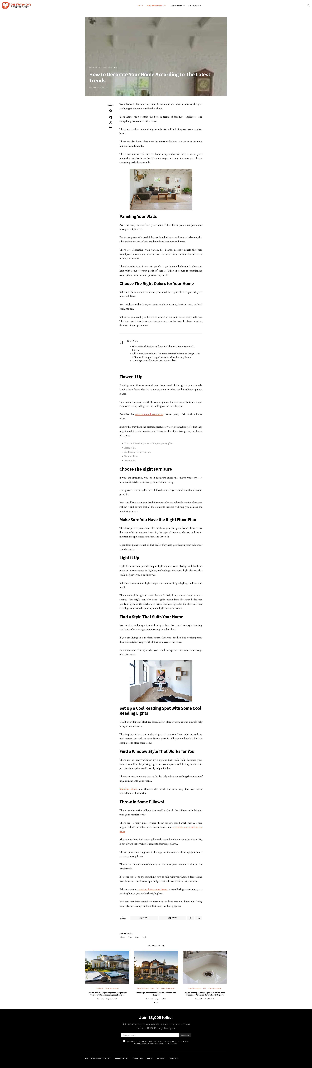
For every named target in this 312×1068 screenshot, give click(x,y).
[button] (154, 1003)
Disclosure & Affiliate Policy (97, 1058)
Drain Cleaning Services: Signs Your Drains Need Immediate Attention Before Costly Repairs (205, 993)
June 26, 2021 (103, 87)
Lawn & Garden (176, 5)
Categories (194, 5)
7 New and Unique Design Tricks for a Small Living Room (161, 357)
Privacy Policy (121, 1058)
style (145, 937)
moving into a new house (153, 889)
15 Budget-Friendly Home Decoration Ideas (154, 360)
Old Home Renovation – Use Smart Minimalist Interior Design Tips (166, 353)
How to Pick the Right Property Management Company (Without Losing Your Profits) (107, 993)
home (123, 937)
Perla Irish (92, 87)
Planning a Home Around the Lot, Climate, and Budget (156, 993)
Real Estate (100, 988)
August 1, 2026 (160, 999)
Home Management (112, 988)
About (150, 1058)
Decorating (93, 67)
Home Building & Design (146, 988)
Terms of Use (137, 1058)
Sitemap (160, 1058)
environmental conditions (149, 414)
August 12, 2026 (112, 999)
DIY (139, 5)
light (138, 937)
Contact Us (174, 1058)
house (130, 937)
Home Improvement (155, 5)
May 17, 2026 (209, 999)
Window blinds (128, 789)
